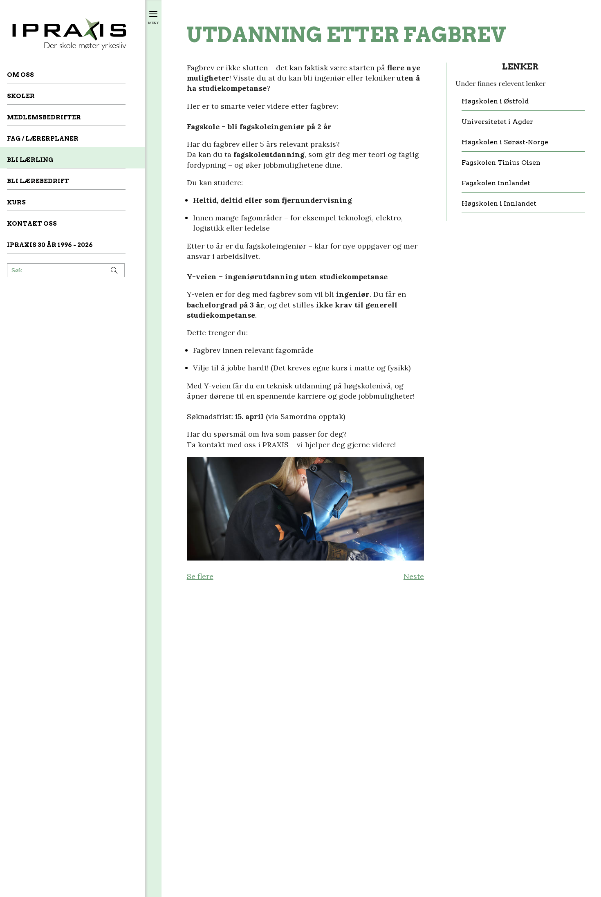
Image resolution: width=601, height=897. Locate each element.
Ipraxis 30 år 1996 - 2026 (50, 245)
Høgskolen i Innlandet (499, 203)
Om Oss (20, 74)
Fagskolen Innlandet (496, 183)
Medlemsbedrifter (44, 117)
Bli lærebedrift (38, 181)
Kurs (16, 202)
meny (153, 23)
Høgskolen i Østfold (495, 101)
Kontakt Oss (32, 223)
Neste (414, 576)
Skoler (21, 96)
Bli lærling (30, 160)
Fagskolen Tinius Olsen (501, 162)
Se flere (200, 576)
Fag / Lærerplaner (42, 138)
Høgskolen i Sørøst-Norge (505, 142)
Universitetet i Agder (497, 122)
